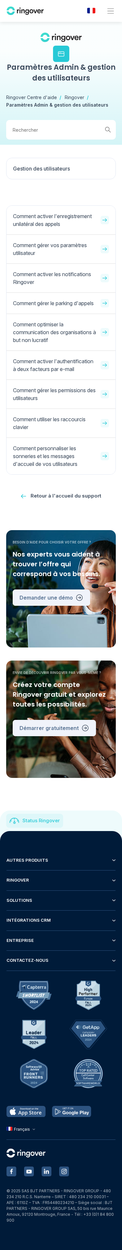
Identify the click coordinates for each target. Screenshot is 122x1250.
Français (22, 1129)
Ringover (74, 97)
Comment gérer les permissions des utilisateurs (54, 394)
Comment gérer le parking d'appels (53, 303)
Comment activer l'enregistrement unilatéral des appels (52, 220)
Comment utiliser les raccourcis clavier (49, 423)
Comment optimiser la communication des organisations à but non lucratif (54, 332)
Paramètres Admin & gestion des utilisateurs (57, 105)
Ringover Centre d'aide (31, 97)
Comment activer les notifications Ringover (52, 278)
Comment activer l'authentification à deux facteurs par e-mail (53, 365)
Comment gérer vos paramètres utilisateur (50, 249)
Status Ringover (41, 820)
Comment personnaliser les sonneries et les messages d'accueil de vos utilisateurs (45, 456)
